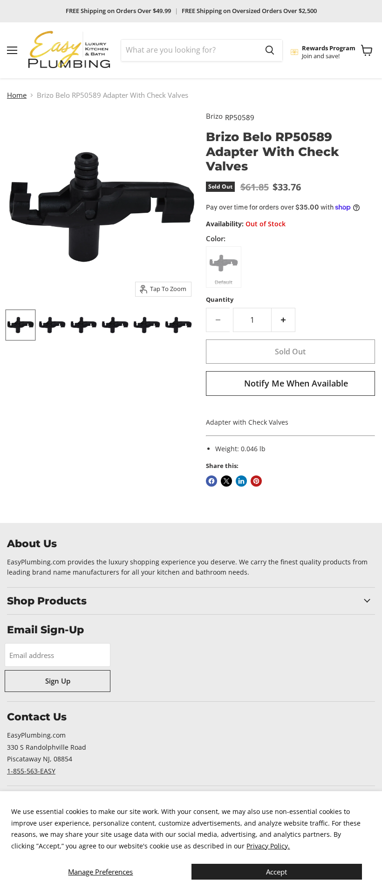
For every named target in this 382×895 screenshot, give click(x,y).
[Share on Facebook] (211, 481)
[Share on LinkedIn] (241, 481)
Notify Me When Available (296, 383)
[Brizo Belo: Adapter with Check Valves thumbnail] (20, 325)
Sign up (57, 680)
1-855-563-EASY (31, 770)
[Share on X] (226, 481)
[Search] (269, 50)
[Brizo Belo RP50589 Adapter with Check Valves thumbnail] (52, 325)
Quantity (219, 299)
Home (17, 95)
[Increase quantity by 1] (283, 320)
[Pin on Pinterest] (256, 481)
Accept (276, 871)
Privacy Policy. (268, 845)
